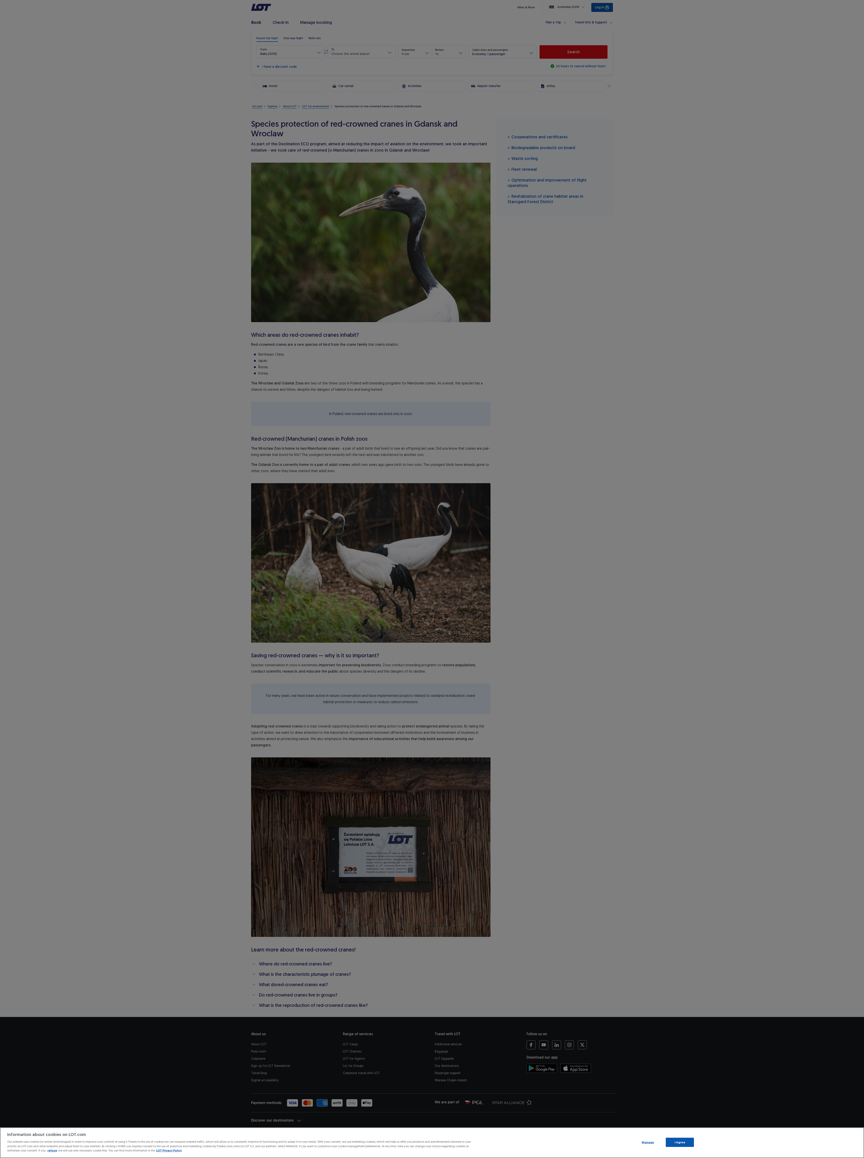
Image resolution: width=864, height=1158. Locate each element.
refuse (52, 1150)
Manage (648, 1142)
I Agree (680, 1142)
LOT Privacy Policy (169, 1150)
